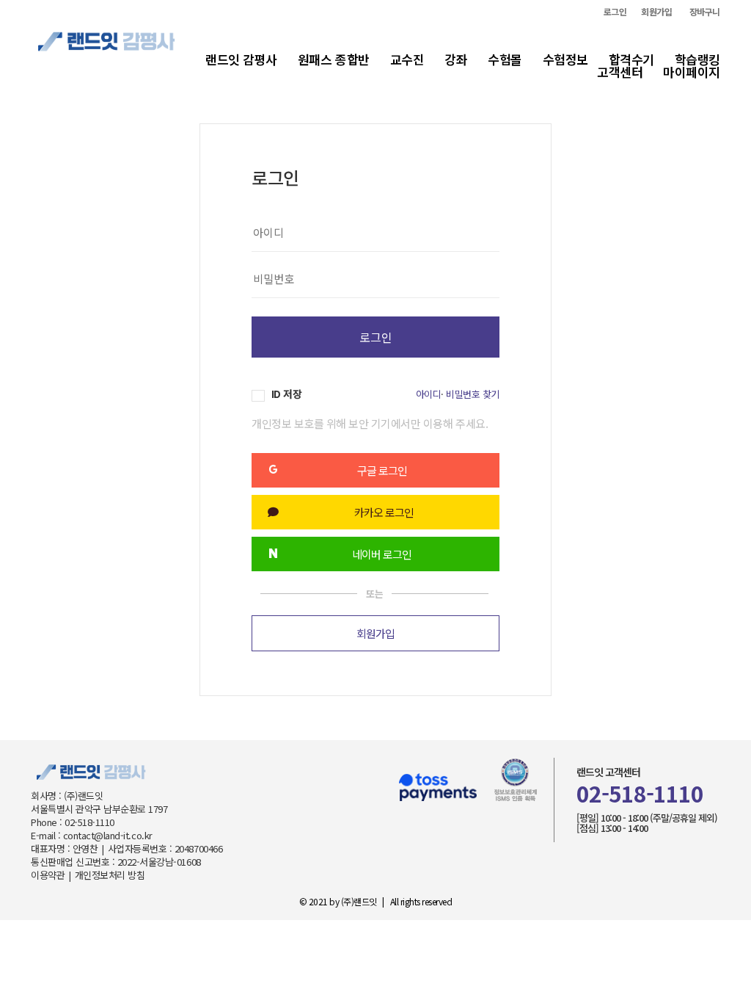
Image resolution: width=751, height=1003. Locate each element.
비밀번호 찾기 (472, 394)
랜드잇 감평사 (241, 59)
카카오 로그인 (384, 512)
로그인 (615, 11)
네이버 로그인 (381, 554)
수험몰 (505, 59)
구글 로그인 (382, 470)
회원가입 (656, 11)
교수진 (407, 59)
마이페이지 (691, 71)
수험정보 (565, 59)
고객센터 (619, 71)
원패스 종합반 (334, 59)
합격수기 (631, 59)
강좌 (455, 59)
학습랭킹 (697, 59)
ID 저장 (284, 394)
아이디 (429, 394)
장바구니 (704, 11)
